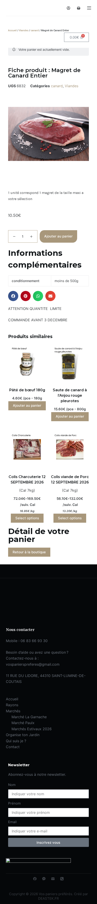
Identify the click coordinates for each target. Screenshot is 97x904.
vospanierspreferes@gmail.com (33, 664)
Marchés (13, 711)
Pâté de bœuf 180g (27, 390)
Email (12, 822)
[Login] (68, 8)
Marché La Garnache (29, 717)
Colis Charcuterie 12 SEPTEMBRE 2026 (27, 479)
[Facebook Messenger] (44, 878)
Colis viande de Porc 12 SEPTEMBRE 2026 (70, 479)
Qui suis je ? (16, 741)
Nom (12, 785)
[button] (13, 296)
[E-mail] (53, 878)
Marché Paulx (23, 722)
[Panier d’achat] (78, 8)
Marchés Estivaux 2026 (32, 729)
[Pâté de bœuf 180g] (27, 362)
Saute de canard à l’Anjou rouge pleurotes (70, 395)
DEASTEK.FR (48, 898)
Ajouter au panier (58, 236)
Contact (13, 746)
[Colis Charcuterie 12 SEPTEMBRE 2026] (27, 449)
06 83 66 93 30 (34, 640)
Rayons (12, 705)
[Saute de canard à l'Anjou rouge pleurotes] (70, 362)
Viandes (23, 30)
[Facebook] (35, 878)
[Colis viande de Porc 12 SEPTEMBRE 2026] (70, 449)
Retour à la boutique (29, 552)
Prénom (14, 803)
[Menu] (89, 8)
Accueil (12, 30)
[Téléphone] (62, 878)
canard (35, 30)
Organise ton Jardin (22, 734)
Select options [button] (27, 518)
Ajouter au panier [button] (27, 405)
